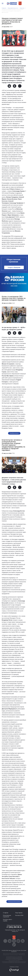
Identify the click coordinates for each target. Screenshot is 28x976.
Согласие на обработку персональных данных (14, 962)
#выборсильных (14, 433)
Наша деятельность (13, 8)
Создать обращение (14, 267)
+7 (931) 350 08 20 (14, 927)
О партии (5, 912)
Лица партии (18, 912)
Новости (22, 8)
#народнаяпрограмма (14, 901)
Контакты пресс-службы (7, 920)
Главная (4, 8)
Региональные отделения (7, 916)
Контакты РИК (19, 915)
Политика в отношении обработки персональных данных (14, 960)
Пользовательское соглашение (14, 956)
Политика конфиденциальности (14, 958)
